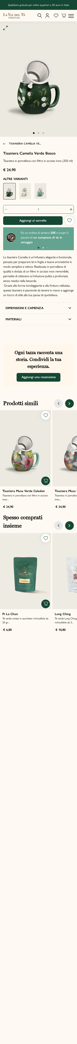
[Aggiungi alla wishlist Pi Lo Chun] (45, 538)
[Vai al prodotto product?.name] (25, 448)
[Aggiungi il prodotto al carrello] (45, 481)
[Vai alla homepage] (14, 16)
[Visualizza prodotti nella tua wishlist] (56, 15)
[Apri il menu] (71, 16)
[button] (34, 133)
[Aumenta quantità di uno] (69, 209)
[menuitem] (39, 15)
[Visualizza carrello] (63, 16)
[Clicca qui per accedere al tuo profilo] (47, 15)
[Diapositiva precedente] (58, 403)
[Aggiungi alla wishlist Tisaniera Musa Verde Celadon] (45, 415)
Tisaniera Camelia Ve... (25, 143)
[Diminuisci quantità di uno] (7, 209)
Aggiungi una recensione (39, 377)
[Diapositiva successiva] (69, 403)
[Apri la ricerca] (39, 15)
